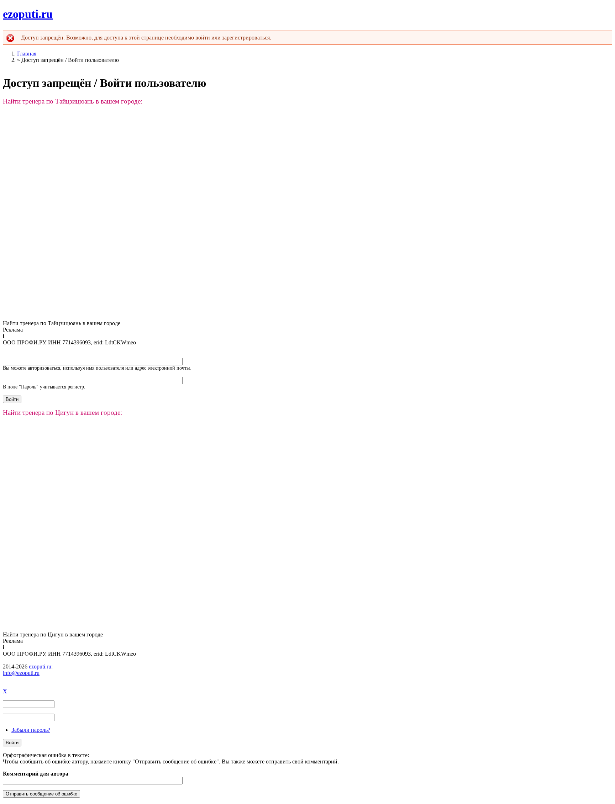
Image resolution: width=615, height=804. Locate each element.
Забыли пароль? (30, 730)
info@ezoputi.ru (21, 673)
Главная (26, 54)
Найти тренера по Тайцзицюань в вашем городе (61, 323)
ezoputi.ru (28, 13)
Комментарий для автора (35, 774)
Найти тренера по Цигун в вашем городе (53, 634)
